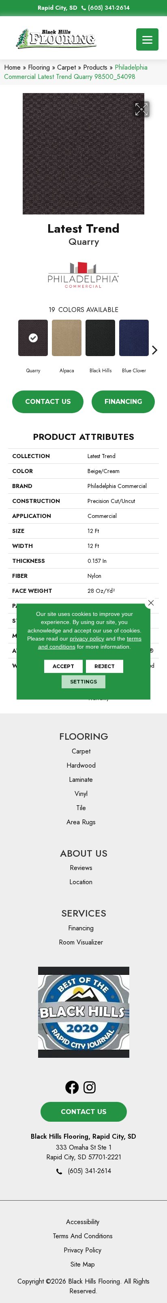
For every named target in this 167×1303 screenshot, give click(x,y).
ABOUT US (83, 853)
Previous (12, 337)
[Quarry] (33, 338)
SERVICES (83, 913)
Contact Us (48, 401)
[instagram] (90, 1088)
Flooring (39, 67)
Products (95, 67)
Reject (104, 666)
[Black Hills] (100, 338)
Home (12, 67)
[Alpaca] (67, 338)
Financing (123, 401)
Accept (63, 666)
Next (155, 337)
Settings (83, 682)
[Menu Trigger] (147, 39)
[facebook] (72, 1088)
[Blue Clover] (134, 338)
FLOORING (83, 736)
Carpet (66, 67)
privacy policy (87, 638)
